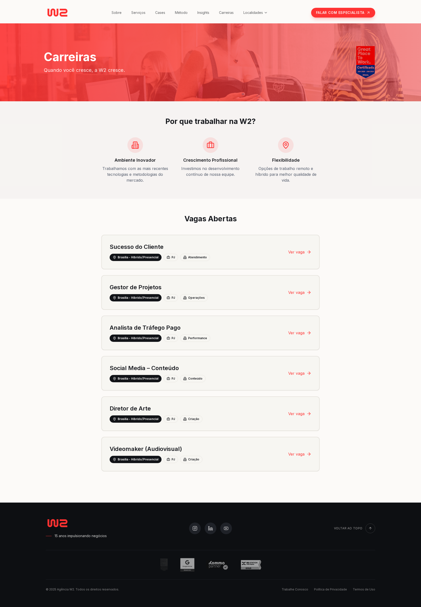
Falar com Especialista (340, 12)
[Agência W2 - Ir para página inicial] (57, 13)
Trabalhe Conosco (295, 589)
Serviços (138, 12)
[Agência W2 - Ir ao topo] (57, 523)
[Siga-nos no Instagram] (195, 528)
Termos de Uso (364, 589)
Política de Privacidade (330, 589)
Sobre (117, 12)
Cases (160, 12)
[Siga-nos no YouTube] (226, 528)
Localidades (253, 12)
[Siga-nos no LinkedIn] (210, 528)
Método (181, 12)
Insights (203, 12)
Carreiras (226, 12)
